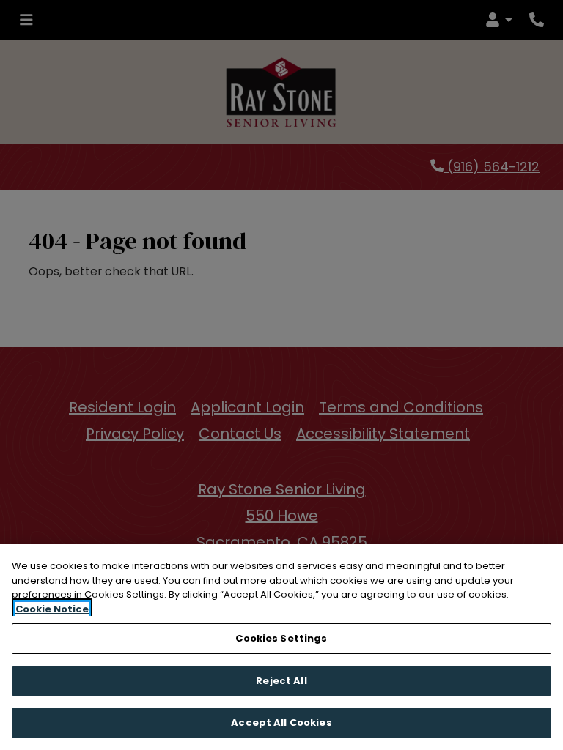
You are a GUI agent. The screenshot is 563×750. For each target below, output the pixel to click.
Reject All (281, 681)
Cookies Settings (281, 638)
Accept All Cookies (281, 722)
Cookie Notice (52, 609)
